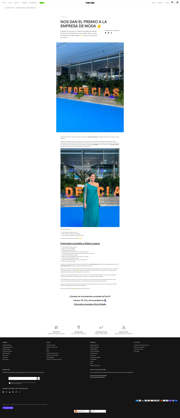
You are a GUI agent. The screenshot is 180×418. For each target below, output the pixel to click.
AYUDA (48, 342)
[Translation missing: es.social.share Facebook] (106, 33)
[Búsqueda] (174, 3)
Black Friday (6, 359)
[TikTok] (17, 391)
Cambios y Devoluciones (52, 353)
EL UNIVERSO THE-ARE (9, 7)
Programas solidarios (95, 357)
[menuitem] (5, 2)
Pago (47, 349)
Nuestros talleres (94, 347)
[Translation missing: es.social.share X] (109, 33)
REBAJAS (42, 2)
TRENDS (5, 342)
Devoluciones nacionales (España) (98, 375)
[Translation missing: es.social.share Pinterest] (111, 33)
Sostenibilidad (93, 349)
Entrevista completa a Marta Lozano (80, 243)
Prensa (92, 361)
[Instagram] (7, 392)
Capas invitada (6, 353)
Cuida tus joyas (93, 353)
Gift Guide (5, 357)
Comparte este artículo (112, 30)
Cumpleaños (93, 359)
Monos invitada (6, 349)
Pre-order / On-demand (52, 355)
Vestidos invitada (7, 345)
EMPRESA (92, 342)
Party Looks (5, 355)
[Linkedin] (20, 392)
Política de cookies (138, 349)
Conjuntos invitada (7, 351)
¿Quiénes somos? (94, 345)
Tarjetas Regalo (50, 357)
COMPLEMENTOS (32, 2)
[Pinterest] (14, 392)
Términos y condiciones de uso (141, 345)
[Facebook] (4, 392)
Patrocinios (93, 355)
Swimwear (24, 2)
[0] (176, 3)
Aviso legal (136, 351)
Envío (47, 351)
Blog (91, 363)
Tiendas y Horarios (50, 345)
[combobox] (82, 411)
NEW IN (4, 2)
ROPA (10, 2)
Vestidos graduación (8, 347)
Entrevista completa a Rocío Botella (90, 304)
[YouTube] (10, 392)
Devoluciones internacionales (97, 377)
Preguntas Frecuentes (51, 347)
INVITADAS (16, 2)
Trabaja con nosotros (95, 365)
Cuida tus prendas (94, 351)
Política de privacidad (139, 347)
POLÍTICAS (137, 342)
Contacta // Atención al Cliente (54, 359)
